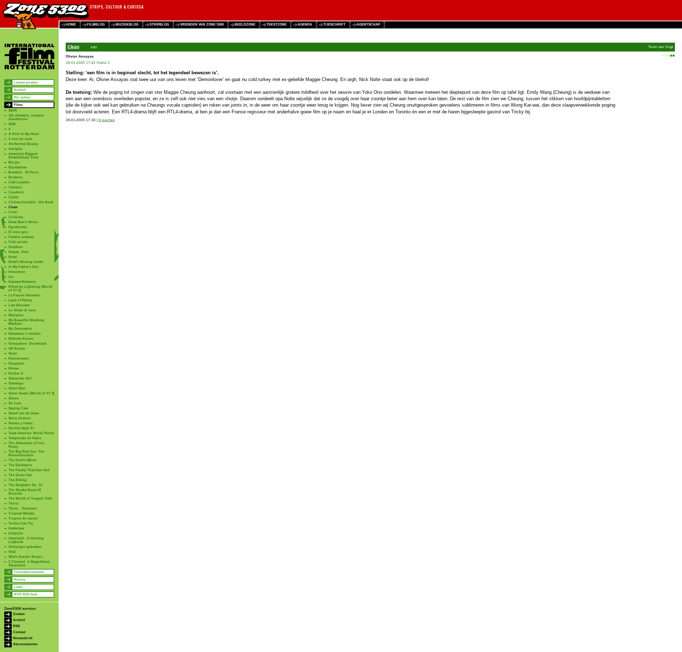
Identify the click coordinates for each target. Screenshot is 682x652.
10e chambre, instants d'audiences (26, 117)
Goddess (16, 247)
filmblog (96, 24)
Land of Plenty (20, 300)
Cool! (13, 212)
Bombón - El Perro (24, 172)
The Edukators (20, 465)
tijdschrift (334, 24)
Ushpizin (16, 533)
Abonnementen (25, 644)
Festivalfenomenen (29, 572)
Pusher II (16, 373)
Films (18, 105)
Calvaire (15, 187)
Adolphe (15, 149)
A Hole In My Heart (24, 134)
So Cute (15, 403)
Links (18, 587)
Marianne (16, 315)
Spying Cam (18, 408)
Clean (13, 207)
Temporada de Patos (25, 438)
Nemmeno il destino (25, 333)
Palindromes (19, 358)
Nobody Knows (21, 338)
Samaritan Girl (20, 378)
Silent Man (17, 388)
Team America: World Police (31, 433)
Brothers (16, 177)
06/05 (13, 110)
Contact (19, 632)
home (71, 24)
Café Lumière (19, 182)
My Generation (20, 328)
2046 (12, 124)
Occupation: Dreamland (28, 343)
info (94, 47)
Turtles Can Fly (21, 523)
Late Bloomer (19, 305)
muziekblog (127, 24)
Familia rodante (21, 237)
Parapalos (17, 363)
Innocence (17, 272)
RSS (16, 626)
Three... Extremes (23, 508)
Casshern (16, 192)
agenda (305, 24)
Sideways (16, 383)
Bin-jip (14, 162)
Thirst (13, 503)
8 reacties (107, 120)
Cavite (13, 197)
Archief (20, 90)
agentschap (368, 24)
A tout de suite (20, 139)
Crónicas (16, 217)
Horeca (19, 579)
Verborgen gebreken (25, 547)
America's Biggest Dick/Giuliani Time (23, 155)
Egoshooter (18, 227)
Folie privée (18, 242)
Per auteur (22, 97)
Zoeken (19, 614)
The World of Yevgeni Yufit (30, 498)
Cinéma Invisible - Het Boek (31, 202)
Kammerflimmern (22, 282)
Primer (14, 368)
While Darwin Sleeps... (27, 557)
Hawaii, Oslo (19, 252)
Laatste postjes (26, 82)
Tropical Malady (21, 513)
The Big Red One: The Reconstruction (26, 453)
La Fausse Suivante (24, 295)
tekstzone (276, 24)
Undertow (16, 528)
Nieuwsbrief (22, 638)
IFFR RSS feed (25, 594)
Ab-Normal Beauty (23, 144)
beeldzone (245, 24)
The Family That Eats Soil (29, 470)
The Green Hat (20, 475)
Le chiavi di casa (22, 310)
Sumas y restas (21, 423)
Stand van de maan (24, 413)
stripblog (159, 24)
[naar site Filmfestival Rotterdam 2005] (29, 68)
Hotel (13, 257)
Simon (14, 398)
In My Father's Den (24, 267)
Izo (11, 277)
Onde (13, 353)
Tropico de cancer (23, 518)
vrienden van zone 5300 (202, 24)
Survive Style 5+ (21, 428)
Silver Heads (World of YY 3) (31, 393)
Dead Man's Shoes (23, 222)
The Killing (18, 480)
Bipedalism (18, 167)
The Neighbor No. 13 (25, 485)
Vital (12, 552)
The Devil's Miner (23, 460)
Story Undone (20, 418)
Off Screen (17, 348)
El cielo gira (18, 232)
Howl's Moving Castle (26, 262)
